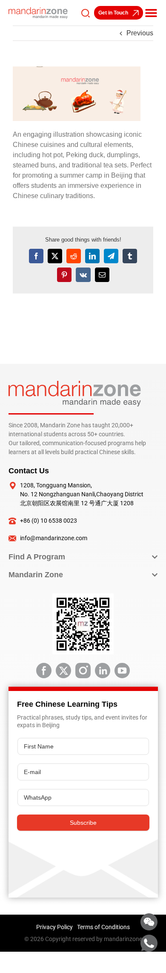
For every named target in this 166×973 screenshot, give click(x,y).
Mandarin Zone (36, 574)
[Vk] (83, 275)
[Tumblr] (130, 256)
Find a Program (37, 557)
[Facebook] (36, 256)
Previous (139, 33)
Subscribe (83, 822)
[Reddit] (73, 256)
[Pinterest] (64, 275)
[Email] (102, 275)
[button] (151, 12)
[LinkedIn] (92, 256)
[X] (55, 256)
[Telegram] (111, 256)
